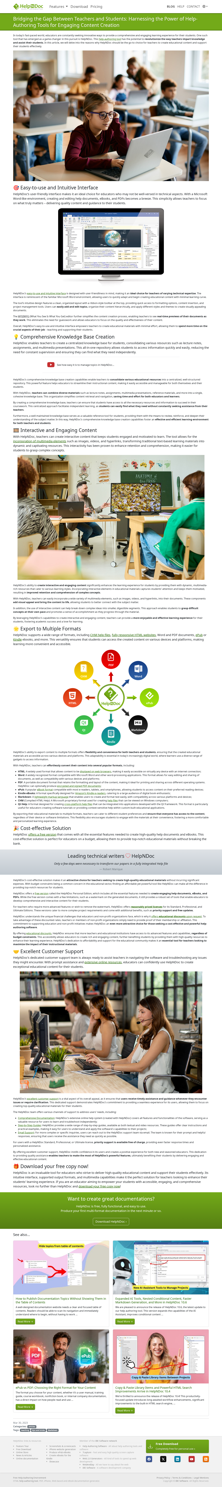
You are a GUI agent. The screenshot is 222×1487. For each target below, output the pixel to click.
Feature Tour (22, 1446)
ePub (199, 635)
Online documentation (27, 1458)
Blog (171, 6)
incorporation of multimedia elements (39, 441)
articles (32, 1426)
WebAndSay (88, 1464)
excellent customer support (43, 1098)
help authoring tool (28, 1480)
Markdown (52, 1430)
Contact (193, 6)
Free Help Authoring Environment (29, 1477)
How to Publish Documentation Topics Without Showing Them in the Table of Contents (61, 1300)
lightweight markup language (51, 797)
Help (180, 6)
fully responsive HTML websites (134, 635)
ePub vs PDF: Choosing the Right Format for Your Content (56, 1388)
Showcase (54, 1461)
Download (79, 6)
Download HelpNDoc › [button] (111, 1221)
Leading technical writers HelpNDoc (111, 856)
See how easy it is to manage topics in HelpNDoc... (85, 365)
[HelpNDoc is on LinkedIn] (177, 1459)
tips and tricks (38, 1430)
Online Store (22, 1452)
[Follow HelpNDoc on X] (163, 1459)
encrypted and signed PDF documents (79, 786)
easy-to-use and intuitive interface (46, 293)
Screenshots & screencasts (62, 1446)
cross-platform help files (78, 804)
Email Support (26, 1132)
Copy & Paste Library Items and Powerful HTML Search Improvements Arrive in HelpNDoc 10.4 (153, 1389)
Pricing (96, 6)
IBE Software (89, 1467)
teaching (25, 1430)
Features (56, 6)
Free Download (23, 1449)
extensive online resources (103, 962)
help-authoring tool (110, 39)
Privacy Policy (163, 1477)
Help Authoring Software (95, 1446)
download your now (99, 1186)
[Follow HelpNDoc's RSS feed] (206, 1459)
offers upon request (176, 916)
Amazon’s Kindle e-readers (90, 793)
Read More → (25, 1321)
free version (41, 893)
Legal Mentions (201, 1477)
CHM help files (100, 635)
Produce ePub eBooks (60, 1452)
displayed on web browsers (95, 771)
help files (113, 800)
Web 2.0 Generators (92, 1458)
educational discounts (38, 933)
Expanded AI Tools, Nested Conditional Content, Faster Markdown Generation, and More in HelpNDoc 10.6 (153, 1300)
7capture (87, 1452)
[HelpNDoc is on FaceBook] (149, 1459)
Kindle (17, 639)
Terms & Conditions (182, 1477)
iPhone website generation (62, 1449)
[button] (205, 6)
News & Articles (24, 1455)
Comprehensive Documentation (36, 1118)
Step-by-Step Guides (29, 1125)
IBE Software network (106, 1440)
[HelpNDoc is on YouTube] (192, 1459)
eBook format (45, 789)
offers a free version (42, 834)
